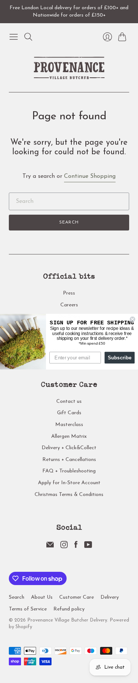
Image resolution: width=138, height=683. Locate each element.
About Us (42, 597)
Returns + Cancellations (69, 459)
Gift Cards (69, 413)
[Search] (28, 37)
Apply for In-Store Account (69, 483)
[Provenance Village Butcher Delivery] (69, 68)
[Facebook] (76, 547)
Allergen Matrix (69, 436)
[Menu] (13, 37)
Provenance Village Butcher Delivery (67, 620)
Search (69, 222)
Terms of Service (28, 609)
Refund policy (69, 609)
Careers (69, 305)
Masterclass (69, 424)
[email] (50, 547)
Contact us (69, 401)
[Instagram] (64, 547)
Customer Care (76, 597)
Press (69, 293)
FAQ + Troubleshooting (69, 471)
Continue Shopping (90, 176)
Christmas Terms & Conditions (69, 494)
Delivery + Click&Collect (69, 448)
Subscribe (120, 357)
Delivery (109, 597)
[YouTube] (88, 547)
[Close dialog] (133, 319)
